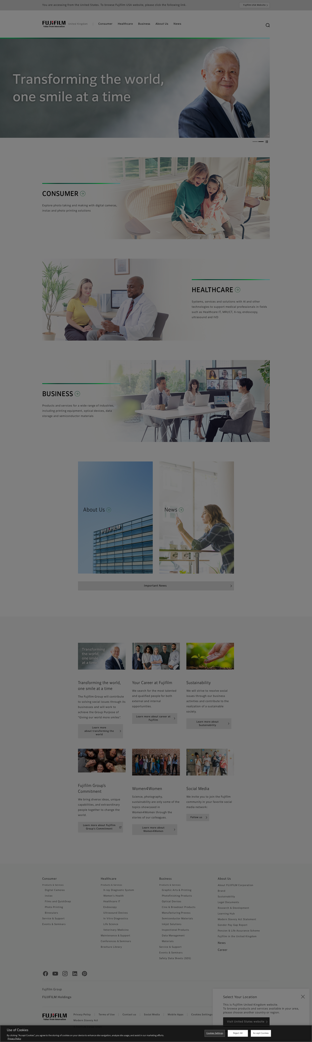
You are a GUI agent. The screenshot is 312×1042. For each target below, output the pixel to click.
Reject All (237, 1033)
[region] (156, 1033)
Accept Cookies (261, 1033)
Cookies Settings (214, 1033)
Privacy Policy (14, 1039)
